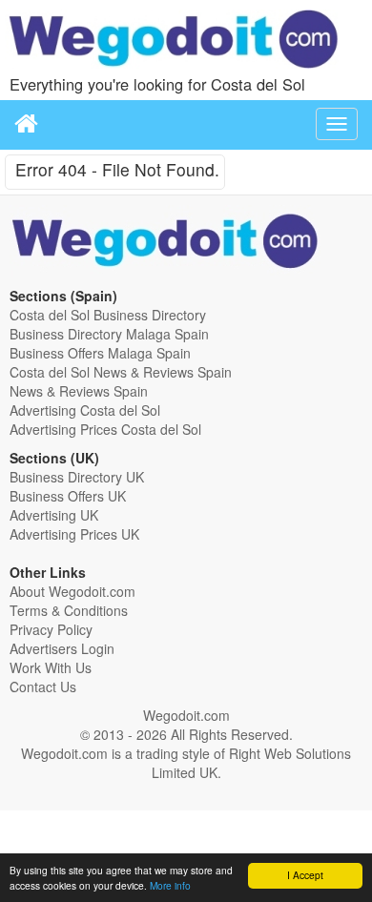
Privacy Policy (51, 629)
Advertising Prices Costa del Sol (105, 429)
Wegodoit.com (186, 715)
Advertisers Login (62, 648)
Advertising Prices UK (74, 533)
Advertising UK (54, 514)
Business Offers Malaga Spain (100, 352)
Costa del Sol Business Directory (108, 314)
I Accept (305, 875)
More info (170, 885)
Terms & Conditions (69, 610)
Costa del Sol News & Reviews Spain (121, 371)
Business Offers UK (68, 495)
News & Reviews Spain (79, 390)
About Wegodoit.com (72, 591)
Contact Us (43, 686)
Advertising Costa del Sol (85, 410)
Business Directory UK (77, 476)
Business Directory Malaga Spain (109, 333)
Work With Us (51, 667)
